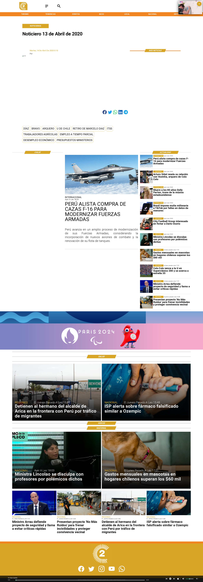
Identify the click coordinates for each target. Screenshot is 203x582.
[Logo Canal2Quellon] (23, 9)
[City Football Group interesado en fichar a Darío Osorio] (146, 224)
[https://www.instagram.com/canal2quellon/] (101, 571)
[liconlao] (146, 239)
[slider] (15, 580)
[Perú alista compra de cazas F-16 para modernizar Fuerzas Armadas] (146, 161)
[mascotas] (146, 255)
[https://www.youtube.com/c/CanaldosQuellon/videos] (112, 571)
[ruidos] (146, 302)
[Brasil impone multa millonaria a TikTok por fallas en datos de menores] (146, 208)
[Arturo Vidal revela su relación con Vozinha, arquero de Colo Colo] (146, 177)
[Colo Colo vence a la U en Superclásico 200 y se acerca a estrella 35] (146, 271)
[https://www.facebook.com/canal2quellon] (81, 571)
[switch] (179, 579)
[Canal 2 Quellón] (47, 7)
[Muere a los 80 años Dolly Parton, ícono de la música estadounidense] (146, 192)
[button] (26, 128)
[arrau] (146, 286)
